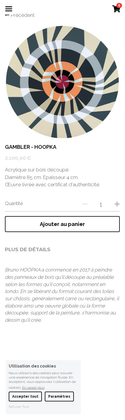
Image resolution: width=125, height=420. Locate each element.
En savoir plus (33, 387)
